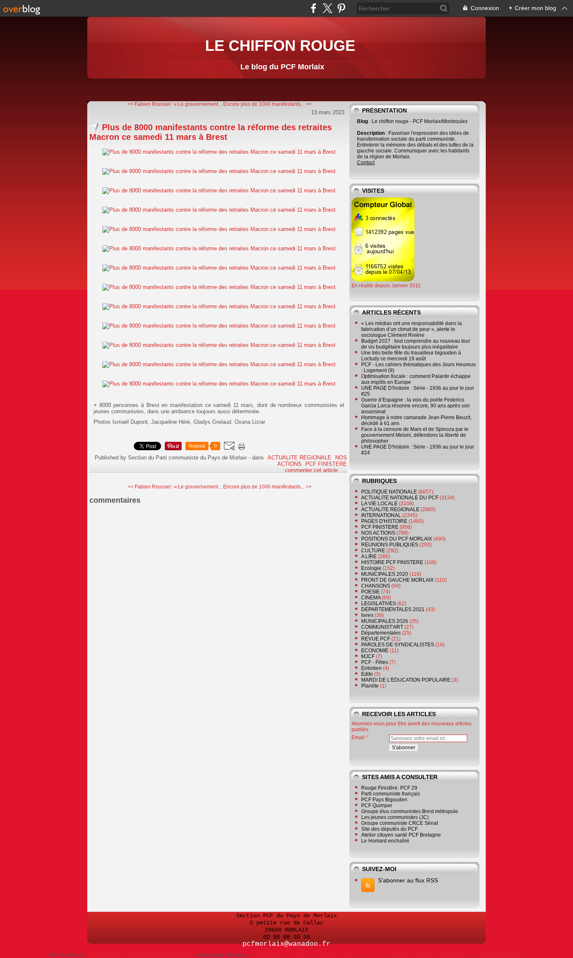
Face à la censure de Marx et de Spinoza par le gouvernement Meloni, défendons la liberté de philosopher (415, 435)
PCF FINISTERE (326, 464)
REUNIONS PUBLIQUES (389, 545)
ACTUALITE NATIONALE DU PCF (399, 498)
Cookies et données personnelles (427, 955)
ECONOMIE (374, 651)
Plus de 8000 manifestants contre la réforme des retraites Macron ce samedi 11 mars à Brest (210, 132)
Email (358, 737)
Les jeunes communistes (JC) (395, 817)
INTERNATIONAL (381, 515)
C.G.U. (372, 955)
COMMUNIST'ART (382, 627)
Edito (367, 674)
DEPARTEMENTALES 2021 (393, 609)
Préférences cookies (498, 955)
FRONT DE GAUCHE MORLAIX (397, 580)
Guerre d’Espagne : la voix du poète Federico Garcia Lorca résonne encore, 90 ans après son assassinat (415, 406)
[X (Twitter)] (327, 8)
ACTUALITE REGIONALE (299, 457)
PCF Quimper (376, 805)
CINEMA (370, 598)
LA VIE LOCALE (379, 504)
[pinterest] (341, 8)
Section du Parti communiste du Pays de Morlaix (140, 955)
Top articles (268, 955)
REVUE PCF (375, 639)
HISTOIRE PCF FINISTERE (392, 562)
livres (367, 615)
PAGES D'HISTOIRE (384, 521)
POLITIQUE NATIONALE (389, 492)
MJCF (368, 656)
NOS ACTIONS (378, 533)
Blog (362, 121)
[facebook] (313, 8)
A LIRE (369, 556)
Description (371, 133)
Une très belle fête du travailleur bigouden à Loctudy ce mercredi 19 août (411, 356)
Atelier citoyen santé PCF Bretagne (401, 835)
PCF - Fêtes (374, 662)
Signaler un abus (336, 955)
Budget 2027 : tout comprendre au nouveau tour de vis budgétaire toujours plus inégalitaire (415, 344)
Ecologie (371, 568)
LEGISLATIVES (378, 603)
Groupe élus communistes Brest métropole (409, 811)
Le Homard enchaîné (385, 841)
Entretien (371, 668)
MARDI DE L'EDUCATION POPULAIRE (406, 680)
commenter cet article (312, 470)
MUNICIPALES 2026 (384, 621)
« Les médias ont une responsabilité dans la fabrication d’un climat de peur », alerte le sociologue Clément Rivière (411, 329)
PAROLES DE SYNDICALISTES (397, 645)
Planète (370, 686)
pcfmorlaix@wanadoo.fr (286, 944)
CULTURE (373, 551)
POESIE (370, 592)
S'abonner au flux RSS (408, 880)
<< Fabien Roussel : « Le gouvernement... (175, 104)
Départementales (381, 633)
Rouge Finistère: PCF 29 (389, 788)
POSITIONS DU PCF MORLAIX (396, 539)
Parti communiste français (390, 794)
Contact (366, 162)
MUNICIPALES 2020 (384, 574)
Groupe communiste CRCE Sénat (399, 823)
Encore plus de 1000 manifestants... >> (267, 104)
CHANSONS (375, 586)
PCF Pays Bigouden (384, 800)
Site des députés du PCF (389, 829)
